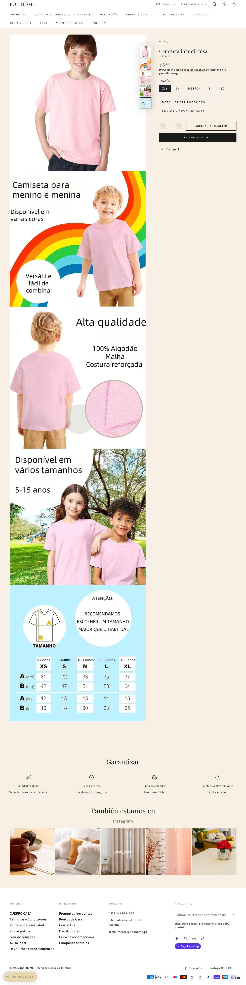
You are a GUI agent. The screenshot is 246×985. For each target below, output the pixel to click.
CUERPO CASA (21, 913)
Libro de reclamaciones (76, 937)
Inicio (163, 41)
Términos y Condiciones (28, 919)
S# (178, 88)
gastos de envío (196, 69)
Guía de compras (22, 937)
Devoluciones (69, 931)
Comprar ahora (197, 137)
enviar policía (20, 931)
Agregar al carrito (211, 125)
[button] (214, 4)
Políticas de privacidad (27, 925)
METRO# (194, 88)
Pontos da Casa (71, 919)
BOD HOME (27, 967)
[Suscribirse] (234, 915)
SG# (224, 88)
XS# (165, 88)
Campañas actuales (74, 943)
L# (211, 88)
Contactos (67, 925)
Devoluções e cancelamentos (32, 949)
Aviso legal (18, 943)
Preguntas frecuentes (75, 913)
